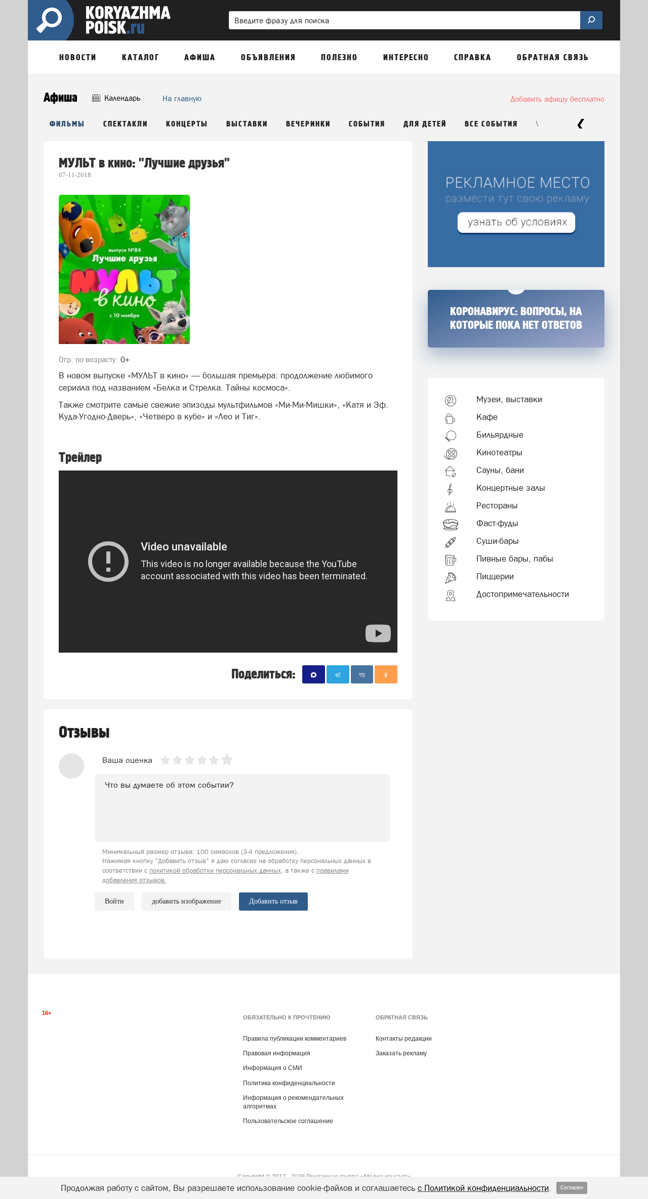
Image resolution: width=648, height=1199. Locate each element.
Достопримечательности (522, 594)
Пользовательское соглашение (288, 1121)
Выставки (247, 124)
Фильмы (67, 124)
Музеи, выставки (509, 399)
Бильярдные (499, 435)
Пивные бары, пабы (514, 558)
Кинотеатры (499, 452)
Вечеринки (308, 124)
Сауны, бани (500, 470)
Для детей (425, 124)
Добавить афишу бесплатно (557, 99)
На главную (182, 98)
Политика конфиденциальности (289, 1083)
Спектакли (125, 124)
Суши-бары (497, 541)
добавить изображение (186, 901)
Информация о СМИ (272, 1068)
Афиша (60, 98)
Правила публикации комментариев (294, 1038)
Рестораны (497, 505)
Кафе (487, 417)
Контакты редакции (404, 1038)
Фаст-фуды (497, 523)
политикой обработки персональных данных (215, 870)
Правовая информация (276, 1053)
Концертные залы (510, 488)
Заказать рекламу (401, 1053)
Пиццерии (495, 576)
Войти (114, 901)
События (367, 124)
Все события (491, 124)
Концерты (187, 124)
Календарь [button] (121, 98)
